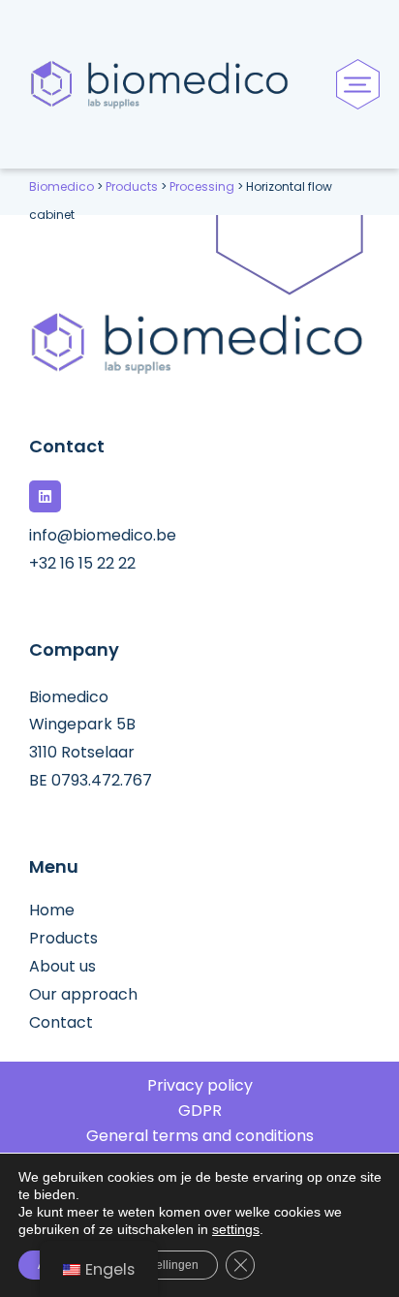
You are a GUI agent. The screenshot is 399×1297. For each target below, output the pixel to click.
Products (63, 938)
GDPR (200, 1111)
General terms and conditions (200, 1136)
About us (62, 966)
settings (236, 1229)
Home (52, 910)
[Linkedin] (45, 496)
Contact (61, 1023)
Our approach (83, 994)
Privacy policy (200, 1086)
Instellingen (168, 1265)
